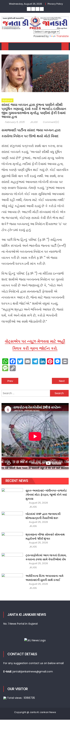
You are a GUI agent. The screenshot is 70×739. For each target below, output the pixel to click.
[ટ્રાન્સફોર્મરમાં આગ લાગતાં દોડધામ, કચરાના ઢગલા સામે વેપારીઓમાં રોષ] (12, 561)
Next (62, 381)
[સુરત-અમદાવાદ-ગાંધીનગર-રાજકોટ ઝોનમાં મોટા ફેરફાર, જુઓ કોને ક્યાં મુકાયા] (12, 496)
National (7, 100)
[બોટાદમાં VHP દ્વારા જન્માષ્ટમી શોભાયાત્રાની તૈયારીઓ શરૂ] (12, 519)
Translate (62, 36)
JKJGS (34, 122)
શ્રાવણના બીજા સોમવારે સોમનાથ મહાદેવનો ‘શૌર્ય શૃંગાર (45, 536)
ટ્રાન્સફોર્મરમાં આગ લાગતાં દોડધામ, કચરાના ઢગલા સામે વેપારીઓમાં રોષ (46, 557)
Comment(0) (51, 122)
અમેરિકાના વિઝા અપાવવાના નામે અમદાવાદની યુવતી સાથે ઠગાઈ (44, 578)
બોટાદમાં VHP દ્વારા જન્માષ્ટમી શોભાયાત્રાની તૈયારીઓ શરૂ (43, 516)
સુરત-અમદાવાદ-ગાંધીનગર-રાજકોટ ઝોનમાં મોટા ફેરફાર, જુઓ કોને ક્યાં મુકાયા (46, 495)
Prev (10, 381)
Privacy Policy (55, 3)
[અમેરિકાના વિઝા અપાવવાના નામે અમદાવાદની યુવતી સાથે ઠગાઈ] (12, 581)
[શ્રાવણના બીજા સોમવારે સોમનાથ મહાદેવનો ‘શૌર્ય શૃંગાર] (12, 540)
